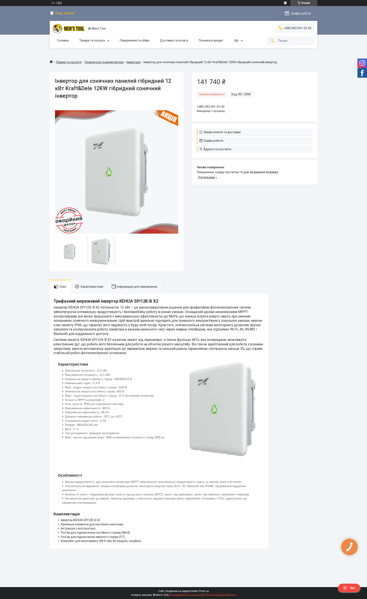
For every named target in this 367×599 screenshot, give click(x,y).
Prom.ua (204, 591)
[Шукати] (272, 40)
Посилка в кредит (211, 40)
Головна (63, 40)
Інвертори (133, 62)
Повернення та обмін (134, 40)
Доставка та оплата (174, 40)
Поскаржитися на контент (185, 594)
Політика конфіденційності (219, 594)
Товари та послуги (92, 40)
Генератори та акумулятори (104, 62)
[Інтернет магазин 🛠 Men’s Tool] (69, 28)
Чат (352, 588)
